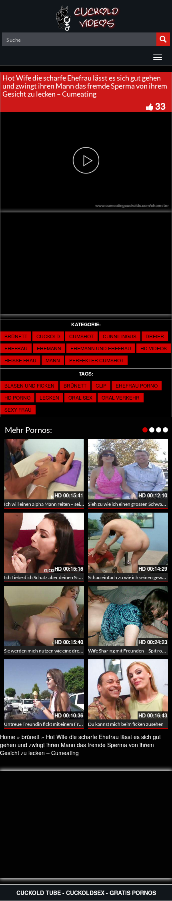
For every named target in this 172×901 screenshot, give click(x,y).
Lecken (49, 397)
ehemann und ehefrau (100, 348)
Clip (101, 385)
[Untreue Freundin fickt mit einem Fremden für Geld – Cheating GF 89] (44, 689)
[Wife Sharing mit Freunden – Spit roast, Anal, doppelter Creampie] (128, 616)
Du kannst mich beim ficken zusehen (126, 724)
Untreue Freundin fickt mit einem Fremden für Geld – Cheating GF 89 (76, 724)
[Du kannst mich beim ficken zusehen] (128, 689)
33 (160, 106)
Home (7, 737)
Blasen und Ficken (29, 385)
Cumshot (81, 336)
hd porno (17, 397)
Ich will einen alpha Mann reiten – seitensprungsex (56, 504)
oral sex (80, 397)
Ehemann (49, 348)
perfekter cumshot (96, 360)
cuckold (48, 336)
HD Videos (153, 348)
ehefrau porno (137, 385)
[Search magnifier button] (163, 39)
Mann (53, 360)
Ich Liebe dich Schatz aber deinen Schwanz (48, 577)
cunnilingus (119, 336)
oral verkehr (121, 397)
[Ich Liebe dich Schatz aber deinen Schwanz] (44, 543)
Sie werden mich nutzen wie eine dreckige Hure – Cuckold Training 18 (76, 651)
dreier (155, 336)
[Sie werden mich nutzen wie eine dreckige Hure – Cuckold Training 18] (44, 616)
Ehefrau (16, 348)
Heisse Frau (20, 360)
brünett (15, 336)
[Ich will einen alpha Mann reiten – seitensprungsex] (44, 469)
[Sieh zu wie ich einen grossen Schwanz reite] (128, 469)
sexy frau (18, 409)
